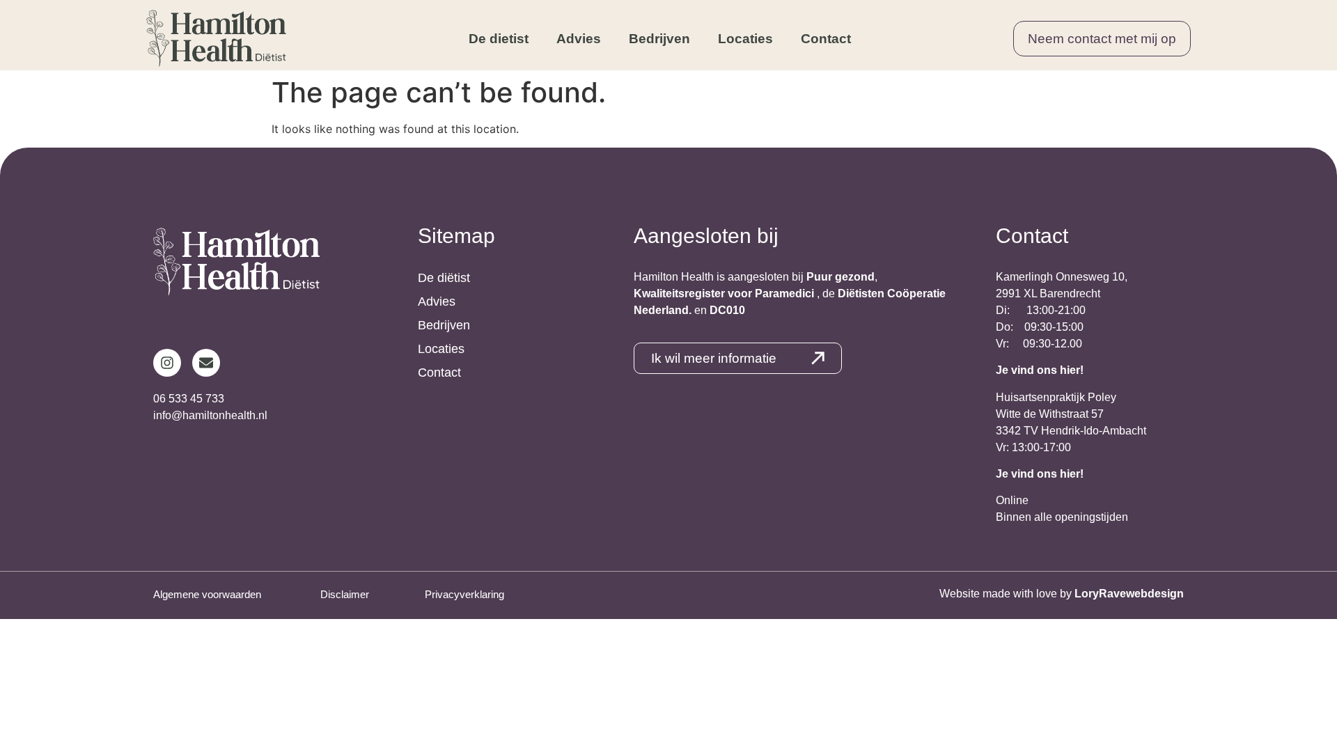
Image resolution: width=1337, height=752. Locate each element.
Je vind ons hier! (1040, 370)
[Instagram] (167, 363)
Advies (578, 38)
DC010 (727, 310)
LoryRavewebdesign (1129, 594)
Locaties (745, 38)
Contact (826, 38)
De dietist (499, 38)
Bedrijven (659, 38)
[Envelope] (206, 363)
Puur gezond (840, 277)
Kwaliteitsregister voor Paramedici (725, 293)
